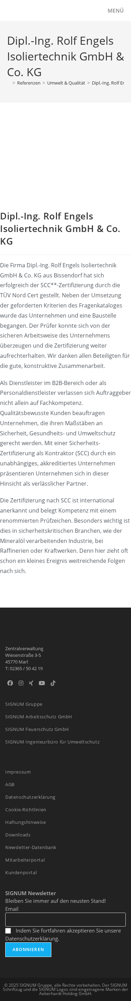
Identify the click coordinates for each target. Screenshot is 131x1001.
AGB (10, 784)
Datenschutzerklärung (30, 797)
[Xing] (31, 683)
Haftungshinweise (25, 822)
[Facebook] (10, 683)
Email (12, 908)
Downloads (17, 835)
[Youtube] (42, 683)
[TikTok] (53, 683)
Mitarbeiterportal (25, 860)
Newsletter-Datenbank (31, 847)
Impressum (18, 772)
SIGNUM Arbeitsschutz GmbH (38, 716)
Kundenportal (21, 872)
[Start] (8, 83)
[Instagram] (21, 683)
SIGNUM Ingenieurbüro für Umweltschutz (52, 742)
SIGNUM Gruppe (24, 704)
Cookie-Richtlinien (25, 809)
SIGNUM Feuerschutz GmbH (37, 729)
